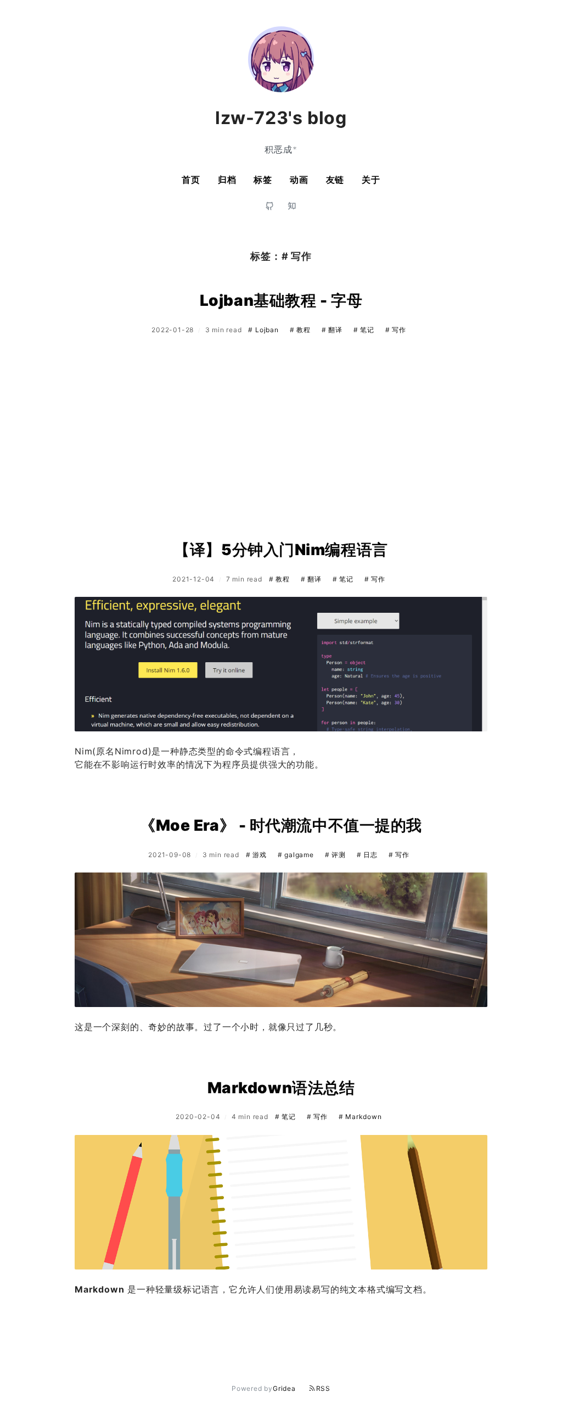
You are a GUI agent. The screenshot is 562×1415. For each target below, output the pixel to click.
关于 (371, 179)
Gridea (284, 1388)
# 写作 (395, 330)
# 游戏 (257, 855)
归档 (227, 179)
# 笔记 (364, 330)
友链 (335, 179)
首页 (191, 179)
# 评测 (336, 855)
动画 (299, 179)
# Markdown (360, 1116)
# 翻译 (333, 330)
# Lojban (264, 330)
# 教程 (301, 330)
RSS (323, 1388)
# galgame (297, 855)
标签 (263, 179)
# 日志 (368, 855)
